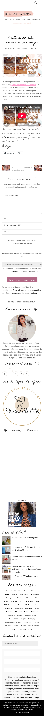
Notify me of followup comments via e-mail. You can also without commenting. (22, 270)
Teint (37, 622)
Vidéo (24, 626)
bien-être (18, 591)
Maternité (29, 608)
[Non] (41, 708)
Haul (6, 601)
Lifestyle (14, 601)
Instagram (8, 137)
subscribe (17, 272)
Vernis (16, 626)
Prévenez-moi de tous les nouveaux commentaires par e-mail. (22, 242)
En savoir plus (24, 712)
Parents (9, 612)
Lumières (30, 601)
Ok (16, 712)
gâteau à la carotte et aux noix (23, 85)
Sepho (23, 619)
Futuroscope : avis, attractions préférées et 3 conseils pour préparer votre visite (26, 569)
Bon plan (35, 591)
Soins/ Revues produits (13, 622)
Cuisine (29, 598)
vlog (13, 629)
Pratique (12, 615)
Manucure (9, 608)
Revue (20, 615)
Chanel (14, 594)
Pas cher (19, 612)
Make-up (29, 605)
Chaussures (24, 594)
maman (37, 605)
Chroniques (35, 594)
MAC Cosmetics (10, 605)
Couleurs (21, 598)
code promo (10, 598)
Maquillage (19, 608)
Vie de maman (34, 626)
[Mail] (27, 374)
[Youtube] (21, 374)
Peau (26, 612)
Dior (37, 598)
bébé (7, 594)
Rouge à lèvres (31, 615)
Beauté (9, 591)
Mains (21, 605)
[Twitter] (10, 374)
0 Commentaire (22, 48)
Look (22, 601)
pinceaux (35, 612)
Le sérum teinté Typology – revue (25, 576)
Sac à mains (14, 619)
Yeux (30, 629)
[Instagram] (16, 374)
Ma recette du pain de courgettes (25, 538)
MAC (38, 601)
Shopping (32, 619)
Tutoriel (8, 626)
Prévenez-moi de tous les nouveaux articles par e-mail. (22, 255)
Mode (37, 608)
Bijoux (26, 591)
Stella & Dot (28, 622)
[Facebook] (5, 374)
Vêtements (22, 629)
